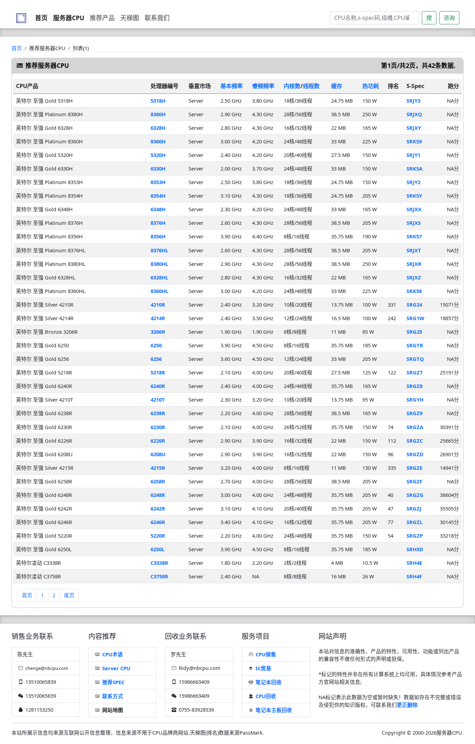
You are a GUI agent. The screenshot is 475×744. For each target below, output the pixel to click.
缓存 (336, 86)
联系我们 (157, 18)
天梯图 (129, 18)
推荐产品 (102, 18)
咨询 (449, 18)
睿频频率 (263, 86)
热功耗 (370, 86)
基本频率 (231, 86)
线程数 (311, 86)
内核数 (292, 86)
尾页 (69, 595)
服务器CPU (68, 18)
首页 (41, 18)
